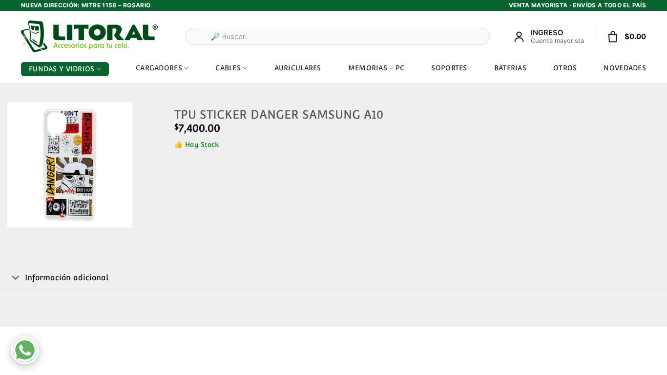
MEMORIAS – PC (376, 68)
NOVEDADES (625, 68)
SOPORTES (449, 68)
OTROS (565, 68)
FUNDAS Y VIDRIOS (61, 69)
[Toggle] (15, 278)
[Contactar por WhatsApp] (25, 350)
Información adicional (66, 277)
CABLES (228, 68)
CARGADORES (159, 68)
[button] (18, 216)
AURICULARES (297, 68)
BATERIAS (510, 68)
